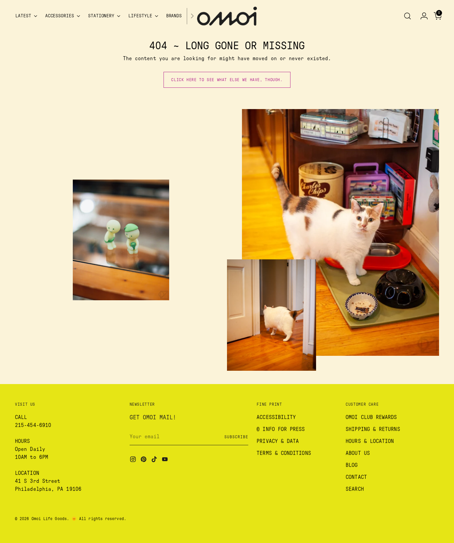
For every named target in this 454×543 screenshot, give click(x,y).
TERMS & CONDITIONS (284, 453)
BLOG (352, 465)
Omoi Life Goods (49, 519)
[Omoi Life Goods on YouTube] (166, 460)
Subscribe (236, 437)
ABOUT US (358, 453)
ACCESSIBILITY (276, 417)
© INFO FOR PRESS (281, 429)
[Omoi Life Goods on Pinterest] (144, 460)
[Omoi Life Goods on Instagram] (134, 460)
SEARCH (355, 489)
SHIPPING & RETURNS (373, 429)
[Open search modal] (407, 16)
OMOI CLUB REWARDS (371, 417)
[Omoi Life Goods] (227, 16)
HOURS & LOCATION (370, 441)
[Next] (192, 16)
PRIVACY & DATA (278, 441)
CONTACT (356, 477)
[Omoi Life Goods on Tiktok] (155, 460)
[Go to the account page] (421, 16)
